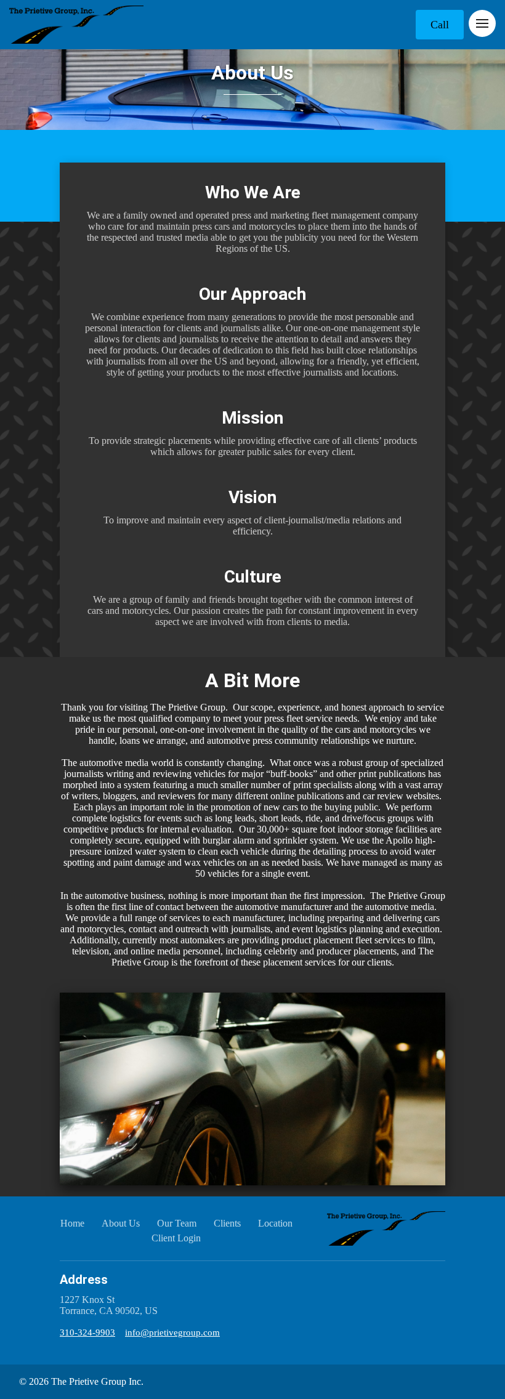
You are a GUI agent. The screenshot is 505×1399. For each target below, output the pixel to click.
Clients (227, 1223)
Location (275, 1223)
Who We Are (253, 192)
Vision (252, 497)
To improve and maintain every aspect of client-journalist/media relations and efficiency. (252, 525)
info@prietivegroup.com (172, 1332)
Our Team (176, 1223)
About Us (252, 72)
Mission (252, 418)
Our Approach (252, 294)
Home (72, 1223)
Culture (252, 576)
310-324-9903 (87, 1332)
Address (84, 1279)
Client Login (176, 1238)
